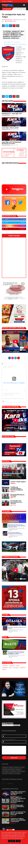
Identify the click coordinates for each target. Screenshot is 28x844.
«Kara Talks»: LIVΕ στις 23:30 (12, 42)
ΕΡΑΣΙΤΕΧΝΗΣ (16, 667)
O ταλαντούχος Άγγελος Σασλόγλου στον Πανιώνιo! (15, 533)
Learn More (11, 841)
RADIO (10, 667)
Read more (15, 529)
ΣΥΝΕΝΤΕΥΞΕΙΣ (12, 665)
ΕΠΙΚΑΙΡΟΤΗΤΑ (11, 21)
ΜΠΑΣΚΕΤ (11, 767)
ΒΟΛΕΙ (23, 767)
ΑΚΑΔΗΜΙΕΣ (4, 769)
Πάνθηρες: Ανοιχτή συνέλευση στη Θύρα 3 (17, 627)
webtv (18, 665)
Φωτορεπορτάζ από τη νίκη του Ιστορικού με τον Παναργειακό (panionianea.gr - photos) (16, 652)
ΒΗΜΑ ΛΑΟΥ (11, 773)
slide (16, 8)
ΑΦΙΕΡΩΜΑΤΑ (5, 665)
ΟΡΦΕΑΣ (4, 669)
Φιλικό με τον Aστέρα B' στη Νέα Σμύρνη (15, 44)
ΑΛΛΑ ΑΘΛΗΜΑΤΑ (5, 771)
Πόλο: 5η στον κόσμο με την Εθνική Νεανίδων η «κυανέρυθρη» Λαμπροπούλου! (17, 525)
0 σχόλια (10, 530)
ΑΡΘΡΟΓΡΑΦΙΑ (11, 769)
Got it (18, 841)
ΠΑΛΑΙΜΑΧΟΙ (22, 667)
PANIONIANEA (5, 667)
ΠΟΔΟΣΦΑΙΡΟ (5, 767)
